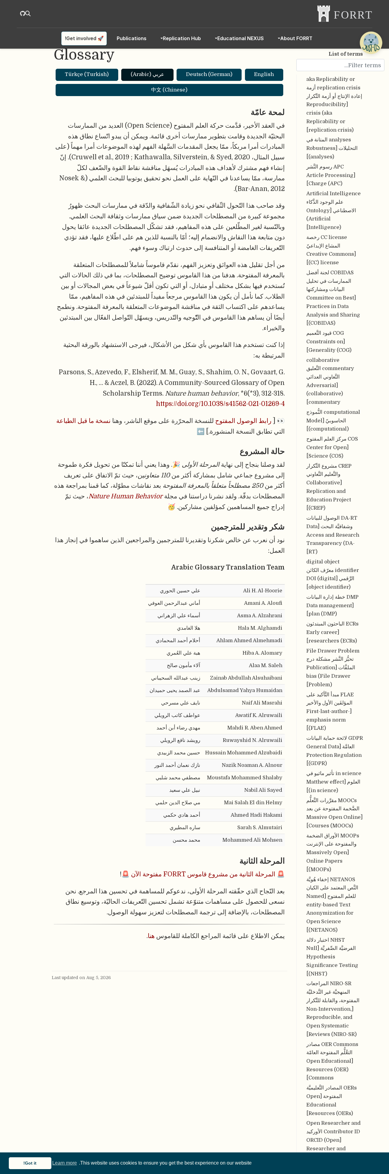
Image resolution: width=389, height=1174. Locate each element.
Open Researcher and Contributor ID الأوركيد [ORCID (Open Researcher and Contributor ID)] (333, 1140)
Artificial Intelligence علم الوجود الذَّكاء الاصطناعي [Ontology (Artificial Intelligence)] (333, 210)
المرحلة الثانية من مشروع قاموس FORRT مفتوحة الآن (203, 874)
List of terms (346, 54)
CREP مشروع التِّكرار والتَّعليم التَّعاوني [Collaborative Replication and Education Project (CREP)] (329, 487)
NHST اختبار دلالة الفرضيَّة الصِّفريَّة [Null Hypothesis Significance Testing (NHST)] (332, 957)
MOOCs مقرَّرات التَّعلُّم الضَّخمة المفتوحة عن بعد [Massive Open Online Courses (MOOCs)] (334, 813)
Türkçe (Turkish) (87, 74)
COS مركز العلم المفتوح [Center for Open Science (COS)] (332, 447)
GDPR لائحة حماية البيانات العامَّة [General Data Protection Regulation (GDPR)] (334, 751)
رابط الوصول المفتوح (243, 420)
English (264, 74)
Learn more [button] (64, 1162)
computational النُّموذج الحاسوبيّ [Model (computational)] (333, 420)
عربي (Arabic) (147, 74)
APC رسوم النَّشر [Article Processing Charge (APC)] (330, 175)
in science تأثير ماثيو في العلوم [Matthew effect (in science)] (333, 782)
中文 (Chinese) (169, 90)
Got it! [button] (29, 1163)
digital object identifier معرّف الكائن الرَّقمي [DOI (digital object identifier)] (332, 574)
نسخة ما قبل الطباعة (83, 420)
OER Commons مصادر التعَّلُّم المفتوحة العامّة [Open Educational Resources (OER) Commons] (332, 1061)
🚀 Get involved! (84, 38)
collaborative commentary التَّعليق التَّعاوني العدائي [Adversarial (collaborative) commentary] (330, 381)
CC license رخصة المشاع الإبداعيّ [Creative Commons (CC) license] (331, 249)
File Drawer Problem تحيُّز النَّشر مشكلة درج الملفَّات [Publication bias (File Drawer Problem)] (333, 667)
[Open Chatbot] (371, 42)
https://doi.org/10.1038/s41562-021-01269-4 (220, 403)
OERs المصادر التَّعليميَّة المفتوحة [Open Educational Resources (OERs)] (331, 1100)
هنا (151, 936)
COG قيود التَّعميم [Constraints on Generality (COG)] (329, 342)
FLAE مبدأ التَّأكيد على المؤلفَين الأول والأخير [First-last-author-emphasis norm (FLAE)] (330, 711)
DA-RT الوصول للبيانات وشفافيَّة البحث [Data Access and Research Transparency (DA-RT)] (332, 535)
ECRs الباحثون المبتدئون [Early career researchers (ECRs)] (332, 632)
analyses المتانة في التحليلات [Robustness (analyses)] (332, 148)
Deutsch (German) (209, 74)
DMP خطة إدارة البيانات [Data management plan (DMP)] (332, 605)
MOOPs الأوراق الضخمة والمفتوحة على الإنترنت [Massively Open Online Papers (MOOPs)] (332, 852)
